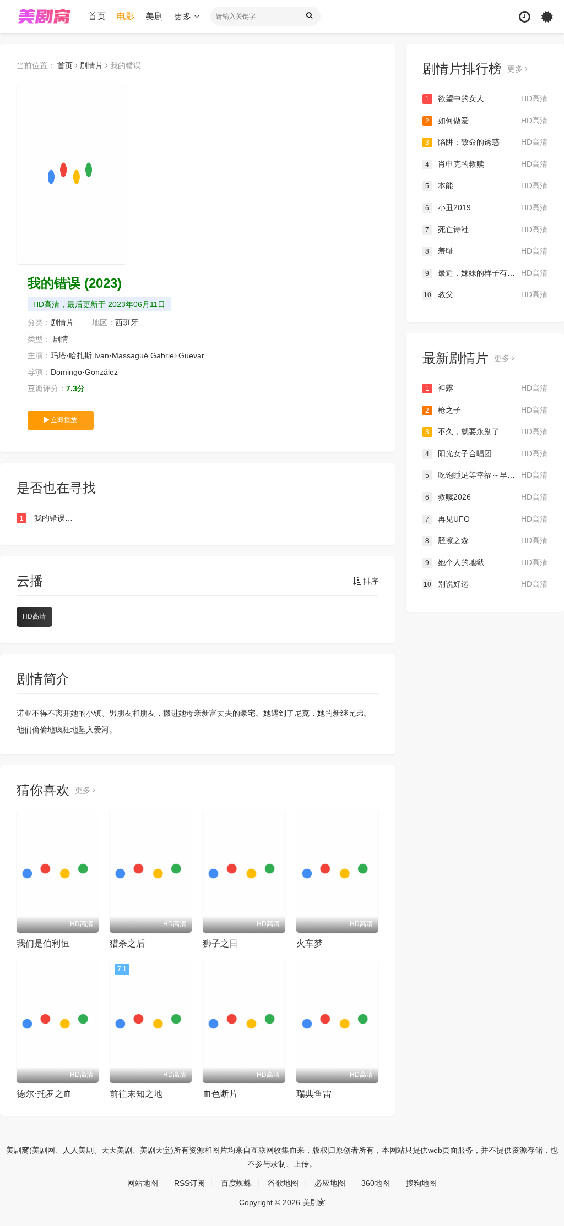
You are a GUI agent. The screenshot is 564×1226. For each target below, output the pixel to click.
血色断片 (220, 1093)
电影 (125, 16)
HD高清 (34, 616)
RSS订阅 (189, 1183)
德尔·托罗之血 (44, 1093)
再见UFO (486, 519)
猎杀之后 (127, 943)
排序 (369, 581)
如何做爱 (486, 120)
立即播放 (63, 420)
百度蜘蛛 (236, 1183)
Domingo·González (84, 372)
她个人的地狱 (486, 562)
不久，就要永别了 (486, 431)
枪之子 (486, 410)
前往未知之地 (136, 1093)
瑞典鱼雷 (314, 1093)
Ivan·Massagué (121, 355)
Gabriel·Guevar (177, 355)
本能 (486, 185)
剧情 (60, 339)
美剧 (154, 16)
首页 (97, 16)
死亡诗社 (486, 229)
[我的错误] (72, 173)
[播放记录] (524, 17)
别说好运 (485, 583)
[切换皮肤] (547, 17)
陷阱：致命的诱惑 (486, 142)
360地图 (375, 1183)
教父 (485, 294)
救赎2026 (486, 496)
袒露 (486, 388)
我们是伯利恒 (43, 943)
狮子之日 (220, 943)
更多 (184, 16)
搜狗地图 (421, 1183)
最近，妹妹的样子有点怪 (486, 273)
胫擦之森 (486, 540)
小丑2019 (486, 207)
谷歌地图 (283, 1183)
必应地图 (329, 1183)
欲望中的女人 (486, 98)
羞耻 (486, 251)
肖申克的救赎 (486, 164)
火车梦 (309, 943)
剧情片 (91, 65)
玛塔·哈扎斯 (71, 355)
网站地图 (142, 1183)
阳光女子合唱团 (486, 453)
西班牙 (126, 322)
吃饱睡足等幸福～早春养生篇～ (486, 474)
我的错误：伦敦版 (48, 517)
